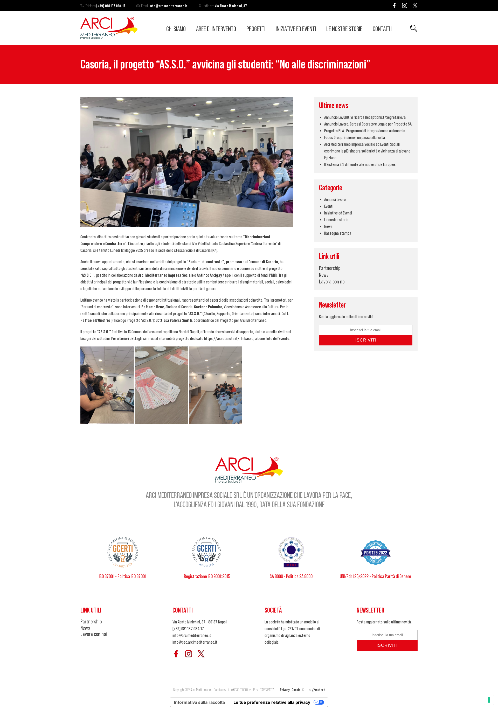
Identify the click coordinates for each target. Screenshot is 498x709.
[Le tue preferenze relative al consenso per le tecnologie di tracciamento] (489, 700)
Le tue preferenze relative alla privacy (271, 702)
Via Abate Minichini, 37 (225, 6)
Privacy (284, 690)
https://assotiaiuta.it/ (221, 338)
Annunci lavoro (335, 199)
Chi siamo (176, 29)
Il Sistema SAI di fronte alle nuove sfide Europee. (360, 164)
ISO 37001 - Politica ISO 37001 (122, 576)
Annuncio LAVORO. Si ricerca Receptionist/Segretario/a (365, 117)
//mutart (318, 690)
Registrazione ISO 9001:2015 (207, 576)
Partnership (330, 268)
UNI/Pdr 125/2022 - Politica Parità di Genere (375, 576)
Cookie (296, 690)
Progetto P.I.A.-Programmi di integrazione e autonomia (364, 130)
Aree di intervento (216, 29)
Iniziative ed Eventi (296, 29)
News (328, 226)
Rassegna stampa (337, 233)
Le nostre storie (344, 29)
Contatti (382, 29)
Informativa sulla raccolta (199, 702)
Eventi (328, 206)
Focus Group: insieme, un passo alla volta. (355, 137)
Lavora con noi (332, 281)
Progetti (255, 29)
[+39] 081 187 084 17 (105, 6)
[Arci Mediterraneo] (108, 37)
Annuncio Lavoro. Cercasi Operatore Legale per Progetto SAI (368, 124)
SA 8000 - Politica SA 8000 (291, 576)
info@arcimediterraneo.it (164, 6)
